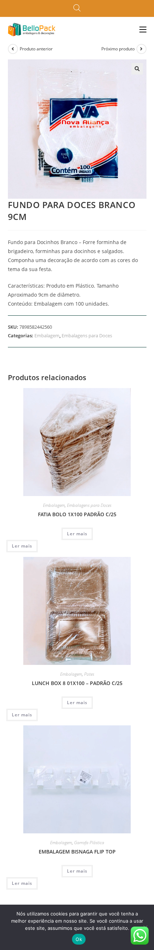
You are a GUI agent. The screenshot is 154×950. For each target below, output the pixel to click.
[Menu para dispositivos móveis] (142, 29)
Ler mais (77, 534)
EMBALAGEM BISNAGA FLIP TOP (77, 851)
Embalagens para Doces (87, 335)
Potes (89, 674)
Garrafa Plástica (89, 842)
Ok (79, 939)
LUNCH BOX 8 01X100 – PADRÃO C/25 (77, 683)
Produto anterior (36, 49)
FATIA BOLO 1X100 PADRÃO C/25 (77, 514)
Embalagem (46, 335)
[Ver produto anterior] (13, 49)
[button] (137, 69)
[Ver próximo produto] (141, 49)
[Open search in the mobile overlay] (77, 8)
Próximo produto (118, 49)
